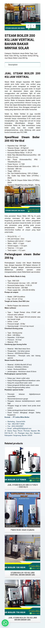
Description (13, 65)
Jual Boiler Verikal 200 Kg (29, 56)
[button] (5, 622)
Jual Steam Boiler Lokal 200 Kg (16, 58)
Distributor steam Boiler (20, 53)
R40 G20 (15, 281)
